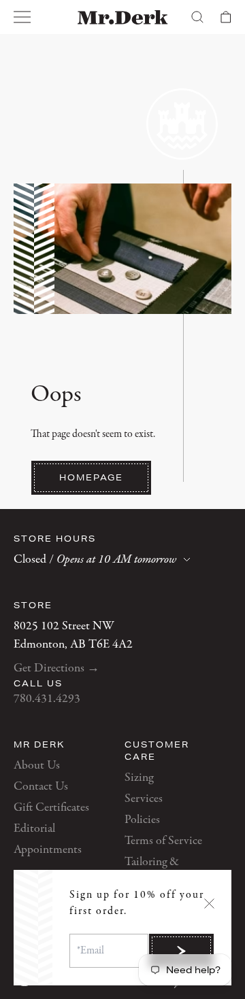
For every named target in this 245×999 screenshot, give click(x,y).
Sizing (139, 777)
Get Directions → (56, 668)
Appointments (48, 849)
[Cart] (225, 17)
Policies (142, 819)
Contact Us (41, 786)
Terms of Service (163, 840)
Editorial (34, 828)
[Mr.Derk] (123, 17)
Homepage (91, 477)
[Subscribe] (181, 951)
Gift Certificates (51, 807)
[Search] (197, 17)
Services (144, 798)
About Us (37, 765)
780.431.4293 (47, 698)
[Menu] (22, 17)
